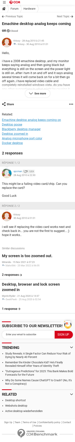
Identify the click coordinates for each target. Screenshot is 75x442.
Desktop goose (12, 124)
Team (17, 422)
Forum (14, 8)
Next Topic (63, 16)
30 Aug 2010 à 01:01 (37, 44)
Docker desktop (12, 143)
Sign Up (8, 422)
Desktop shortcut (15, 400)
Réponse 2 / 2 (11, 205)
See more (40, 93)
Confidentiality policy (49, 422)
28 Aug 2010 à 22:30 (24, 175)
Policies (38, 425)
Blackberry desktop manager (21, 129)
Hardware (29, 8)
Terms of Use (29, 422)
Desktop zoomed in (15, 134)
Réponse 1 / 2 (11, 162)
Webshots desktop (16, 405)
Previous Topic (14, 16)
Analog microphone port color (22, 138)
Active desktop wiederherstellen (24, 411)
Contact (67, 422)
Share (10, 104)
